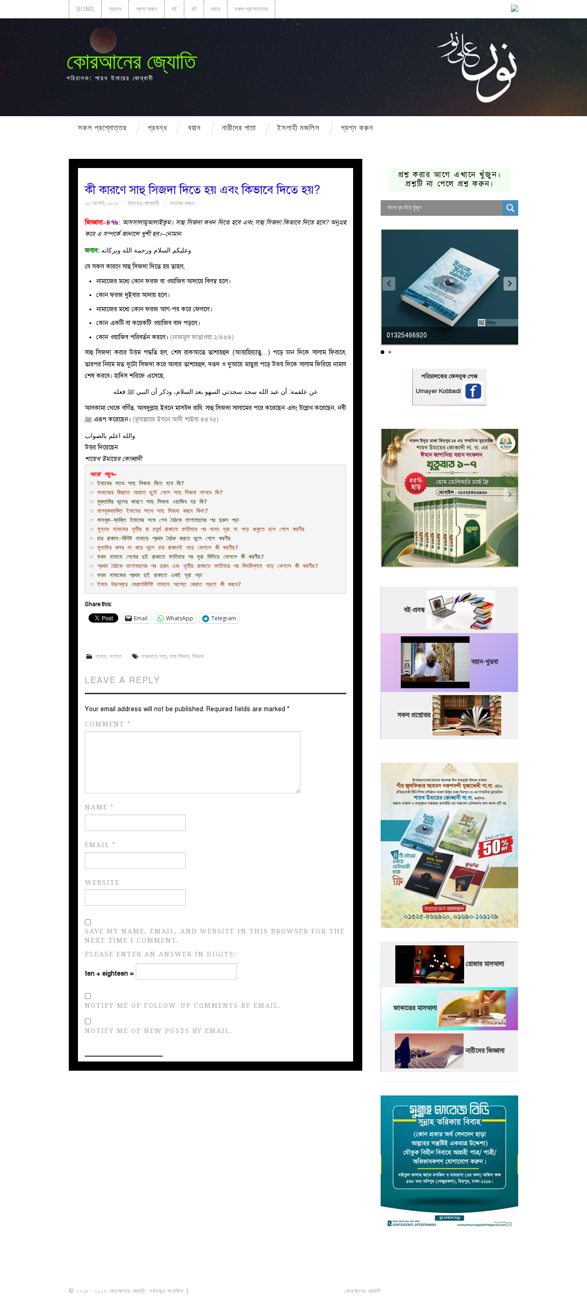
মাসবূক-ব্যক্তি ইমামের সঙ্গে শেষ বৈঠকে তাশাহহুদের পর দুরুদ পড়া (168, 520)
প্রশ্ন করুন (146, 9)
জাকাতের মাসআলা (415, 1008)
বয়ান (215, 9)
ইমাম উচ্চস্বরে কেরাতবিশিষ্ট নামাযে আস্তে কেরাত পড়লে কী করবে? (169, 584)
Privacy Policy (492, 1291)
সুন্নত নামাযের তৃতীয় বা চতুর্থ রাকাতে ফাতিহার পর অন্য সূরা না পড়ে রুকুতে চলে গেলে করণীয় (201, 529)
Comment (108, 724)
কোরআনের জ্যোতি (131, 61)
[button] (510, 284)
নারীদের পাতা (239, 127)
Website (102, 882)
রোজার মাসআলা (485, 964)
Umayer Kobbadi (439, 391)
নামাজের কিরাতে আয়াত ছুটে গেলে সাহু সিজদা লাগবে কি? (160, 492)
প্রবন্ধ (115, 9)
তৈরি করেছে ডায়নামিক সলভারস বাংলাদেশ (423, 1291)
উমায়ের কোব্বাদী (143, 203)
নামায (100, 656)
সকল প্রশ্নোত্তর (251, 9)
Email (100, 845)
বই (174, 9)
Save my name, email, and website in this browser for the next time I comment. (215, 935)
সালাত (115, 656)
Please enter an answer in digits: (161, 954)
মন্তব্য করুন (182, 203)
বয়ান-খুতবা (484, 662)
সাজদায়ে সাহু (153, 656)
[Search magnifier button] (510, 208)
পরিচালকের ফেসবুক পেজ (449, 376)
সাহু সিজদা (179, 656)
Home (85, 9)
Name (99, 807)
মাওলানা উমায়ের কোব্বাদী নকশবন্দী (225, 1291)
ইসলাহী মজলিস (298, 127)
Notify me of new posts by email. (159, 1030)
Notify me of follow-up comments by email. (183, 1005)
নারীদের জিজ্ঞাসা (484, 1051)
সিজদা (198, 656)
